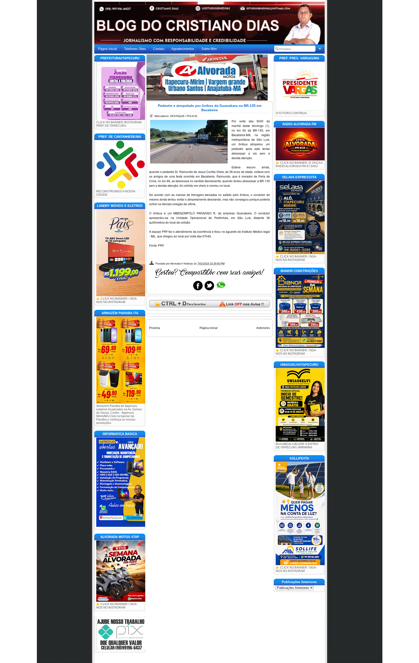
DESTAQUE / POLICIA (183, 116)
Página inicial (209, 328)
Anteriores (263, 328)
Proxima (154, 328)
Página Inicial (107, 49)
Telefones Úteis (135, 49)
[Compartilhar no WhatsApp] (220, 290)
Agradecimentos (182, 49)
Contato (158, 49)
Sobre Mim (209, 49)
